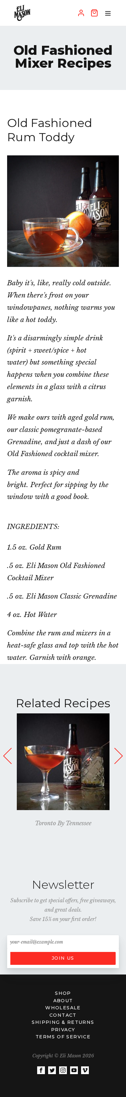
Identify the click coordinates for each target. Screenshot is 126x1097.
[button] (118, 763)
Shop (63, 993)
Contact (63, 1015)
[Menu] (108, 12)
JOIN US (63, 958)
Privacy (63, 1030)
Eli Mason (70, 1056)
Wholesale (63, 1008)
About (63, 1001)
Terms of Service (63, 1037)
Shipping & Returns (63, 1022)
